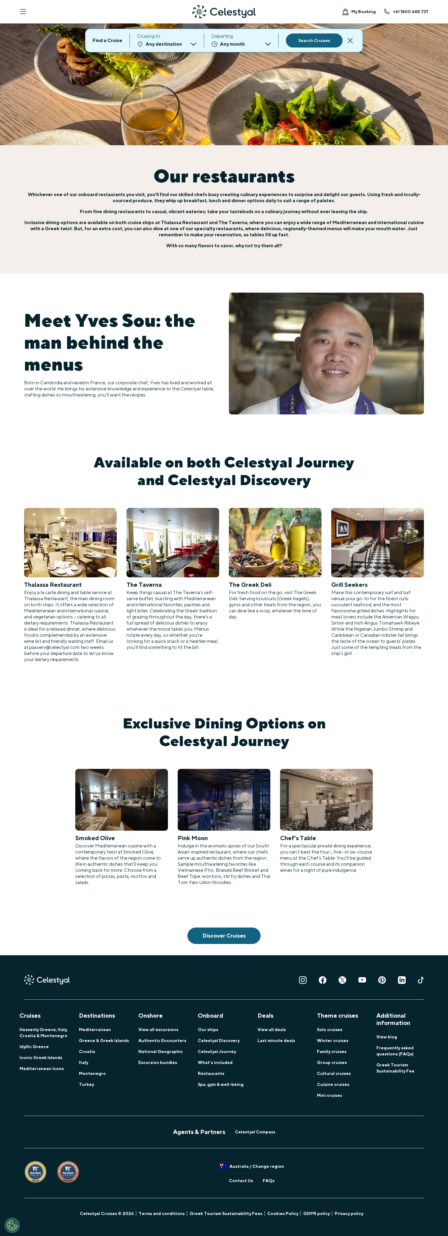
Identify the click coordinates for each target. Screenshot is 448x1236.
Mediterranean (95, 1029)
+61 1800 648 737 (410, 11)
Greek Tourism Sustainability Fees (226, 1213)
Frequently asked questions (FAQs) (395, 1050)
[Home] (224, 12)
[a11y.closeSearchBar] (350, 40)
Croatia (87, 1051)
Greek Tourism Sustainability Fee (395, 1067)
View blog (386, 1036)
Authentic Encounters (162, 1040)
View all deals (272, 1029)
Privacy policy (349, 1213)
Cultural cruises (334, 1073)
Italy (83, 1062)
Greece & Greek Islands (104, 1040)
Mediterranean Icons (42, 1068)
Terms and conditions (162, 1213)
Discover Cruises (224, 935)
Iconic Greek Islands (41, 1057)
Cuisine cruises (333, 1084)
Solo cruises (329, 1029)
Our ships (208, 1029)
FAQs (269, 1180)
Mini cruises (329, 1095)
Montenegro (92, 1073)
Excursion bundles (157, 1062)
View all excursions (158, 1029)
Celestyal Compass (255, 1131)
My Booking (363, 11)
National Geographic (160, 1051)
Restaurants (211, 1073)
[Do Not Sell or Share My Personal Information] (12, 1225)
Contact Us (241, 1180)
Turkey (86, 1084)
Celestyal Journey (217, 1051)
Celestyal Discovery (219, 1040)
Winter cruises (332, 1040)
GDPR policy (316, 1213)
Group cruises (332, 1062)
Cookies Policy (282, 1213)
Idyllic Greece (34, 1046)
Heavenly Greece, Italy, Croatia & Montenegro (44, 1032)
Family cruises (332, 1051)
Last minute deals (276, 1040)
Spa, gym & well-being (221, 1084)
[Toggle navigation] (23, 11)
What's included (215, 1062)
